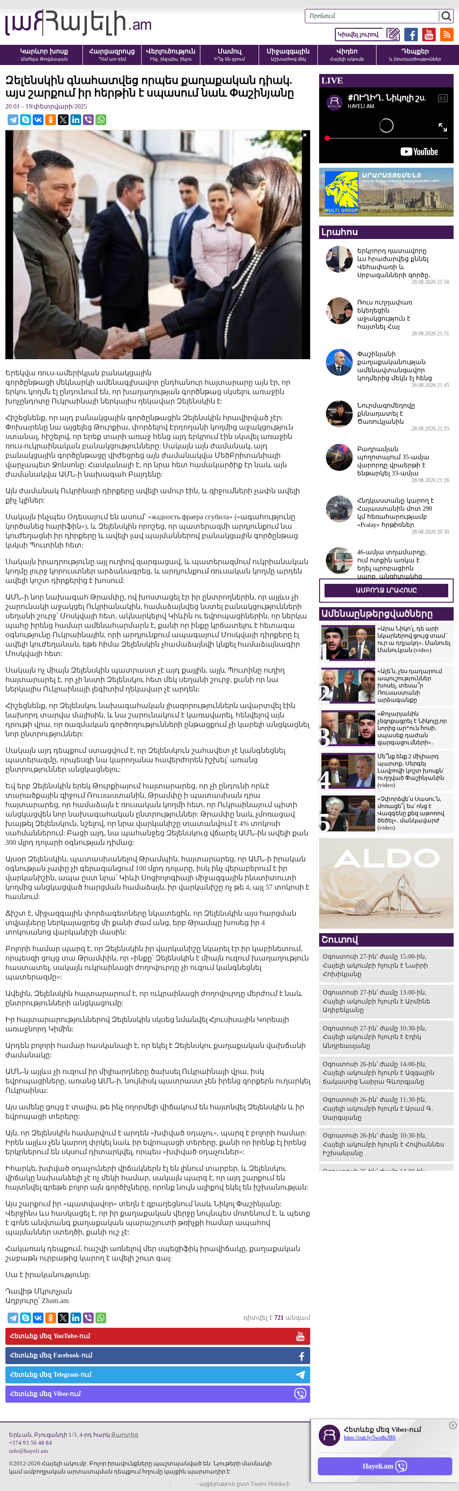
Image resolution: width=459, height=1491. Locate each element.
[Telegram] (13, 119)
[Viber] (88, 119)
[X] (63, 119)
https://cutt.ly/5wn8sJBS (370, 1437)
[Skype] (25, 119)
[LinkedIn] (75, 119)
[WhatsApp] (100, 119)
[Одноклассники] (50, 119)
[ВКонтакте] (38, 119)
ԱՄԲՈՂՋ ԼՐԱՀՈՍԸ (386, 590)
